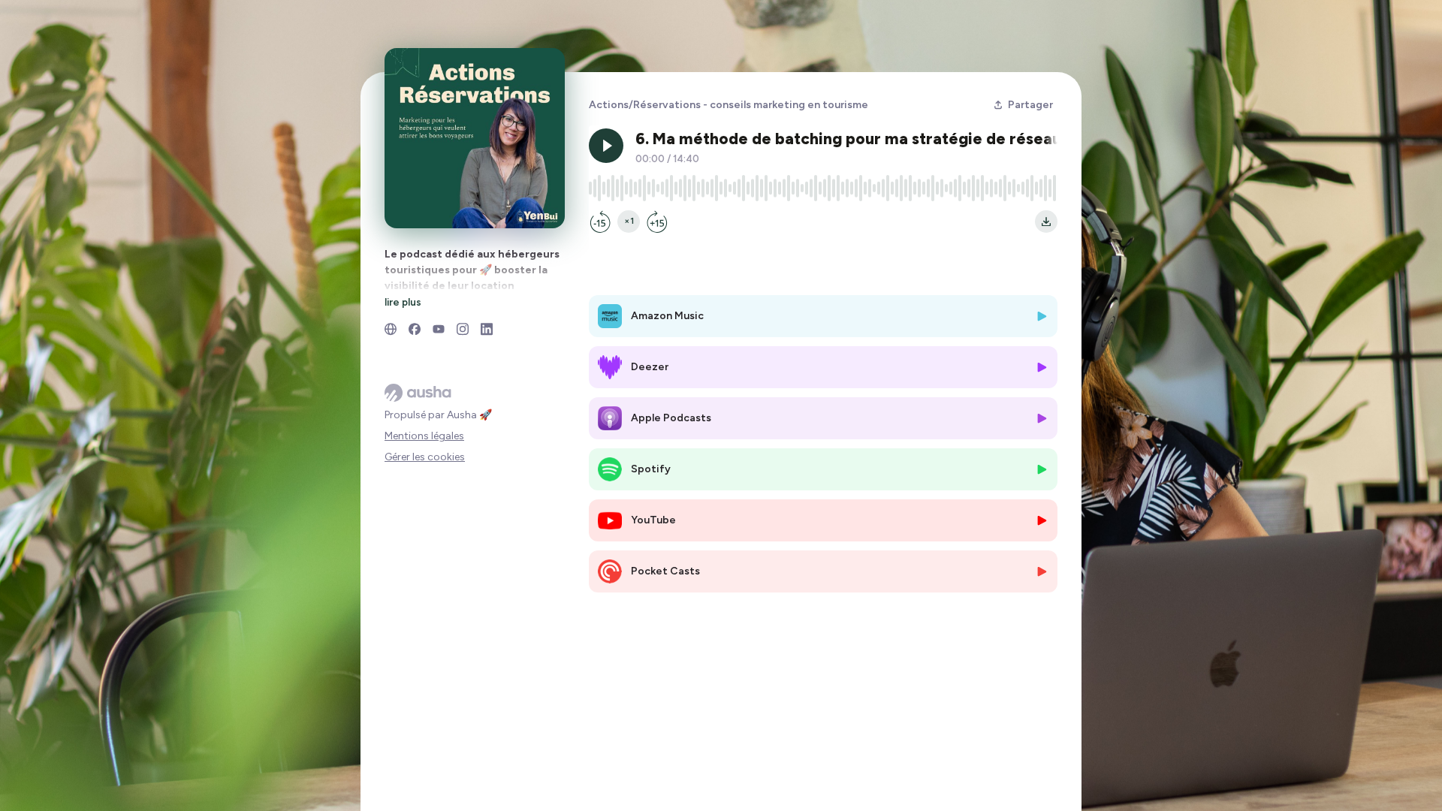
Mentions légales (424, 436)
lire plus (403, 302)
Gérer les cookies (425, 457)
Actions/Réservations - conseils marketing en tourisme (728, 104)
